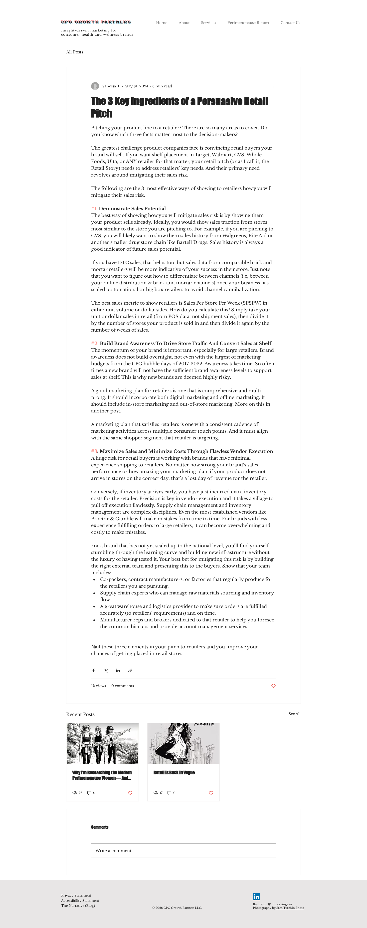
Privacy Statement (76, 895)
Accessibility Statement (80, 901)
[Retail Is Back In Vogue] (184, 743)
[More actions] (273, 86)
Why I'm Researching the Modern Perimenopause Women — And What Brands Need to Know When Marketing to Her (102, 775)
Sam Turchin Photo (290, 908)
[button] (208, 20)
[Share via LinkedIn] (118, 670)
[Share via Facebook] (93, 670)
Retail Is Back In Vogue (174, 772)
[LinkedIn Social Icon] (256, 896)
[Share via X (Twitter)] (105, 670)
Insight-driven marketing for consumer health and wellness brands (97, 32)
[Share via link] (130, 670)
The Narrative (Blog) (78, 906)
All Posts (74, 51)
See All (295, 714)
